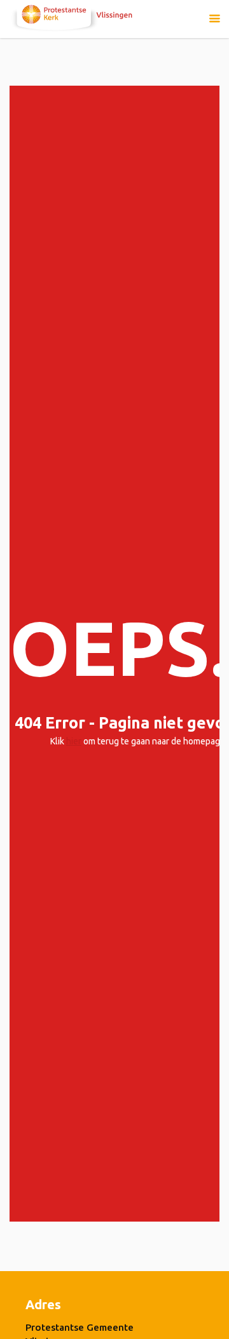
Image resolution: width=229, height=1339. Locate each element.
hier (73, 741)
